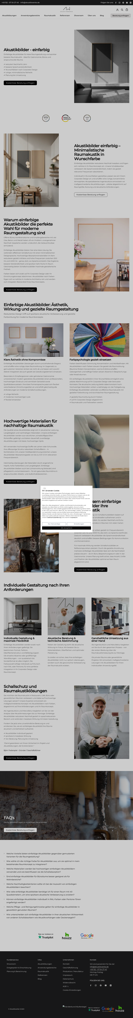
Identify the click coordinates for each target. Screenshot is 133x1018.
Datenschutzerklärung (54, 517)
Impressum (74, 517)
